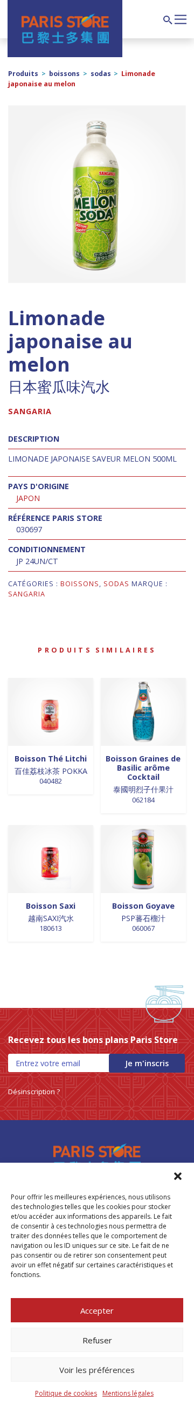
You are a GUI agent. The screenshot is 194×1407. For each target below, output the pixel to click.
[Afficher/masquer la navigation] (180, 18)
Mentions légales (128, 1393)
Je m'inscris (147, 1063)
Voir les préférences (97, 1369)
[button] (177, 1176)
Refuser (97, 1340)
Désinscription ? (34, 1091)
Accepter (97, 1310)
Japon (28, 498)
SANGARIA (30, 411)
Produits (23, 73)
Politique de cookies (66, 1393)
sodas (101, 73)
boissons (64, 73)
